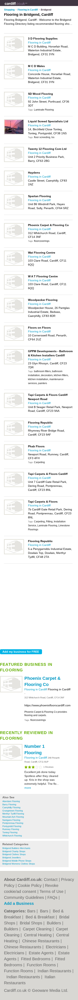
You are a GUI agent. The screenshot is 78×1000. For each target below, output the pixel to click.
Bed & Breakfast (41, 917)
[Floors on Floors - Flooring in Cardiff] (14, 340)
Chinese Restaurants (41, 941)
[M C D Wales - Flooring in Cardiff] (14, 78)
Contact (51, 879)
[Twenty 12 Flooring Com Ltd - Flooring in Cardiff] (14, 161)
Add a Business (19, 903)
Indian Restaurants (55, 971)
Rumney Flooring (10, 829)
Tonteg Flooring (9, 832)
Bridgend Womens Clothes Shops (18, 864)
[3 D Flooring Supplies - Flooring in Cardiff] (14, 50)
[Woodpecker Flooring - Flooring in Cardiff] (14, 312)
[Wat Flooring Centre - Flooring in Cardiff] (14, 265)
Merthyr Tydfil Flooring (13, 813)
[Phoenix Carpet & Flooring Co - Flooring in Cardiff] (11, 691)
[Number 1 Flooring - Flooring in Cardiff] (11, 759)
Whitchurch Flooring (12, 835)
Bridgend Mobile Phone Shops (16, 861)
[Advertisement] (39, 605)
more (27, 787)
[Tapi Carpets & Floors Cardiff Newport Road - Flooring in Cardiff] (14, 407)
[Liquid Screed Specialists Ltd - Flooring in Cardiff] (14, 133)
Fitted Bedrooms (36, 959)
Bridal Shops (31, 923)
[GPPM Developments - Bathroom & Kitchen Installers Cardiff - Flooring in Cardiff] (14, 363)
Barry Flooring (9, 804)
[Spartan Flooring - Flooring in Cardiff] (14, 208)
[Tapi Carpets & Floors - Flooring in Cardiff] (14, 514)
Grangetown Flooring (12, 810)
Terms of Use (51, 891)
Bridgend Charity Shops (13, 851)
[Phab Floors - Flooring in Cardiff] (14, 458)
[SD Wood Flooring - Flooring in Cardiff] (14, 106)
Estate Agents (42, 953)
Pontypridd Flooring (11, 826)
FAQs (52, 897)
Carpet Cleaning (38, 929)
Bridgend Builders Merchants (16, 848)
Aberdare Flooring (11, 801)
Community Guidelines (24, 897)
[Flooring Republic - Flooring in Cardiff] (14, 435)
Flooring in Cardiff (36, 689)
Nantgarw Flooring (11, 820)
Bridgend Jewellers (11, 857)
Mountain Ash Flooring (13, 817)
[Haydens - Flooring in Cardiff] (14, 185)
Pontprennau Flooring (12, 823)
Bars (32, 911)
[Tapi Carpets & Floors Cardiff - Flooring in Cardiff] (14, 486)
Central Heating (38, 935)
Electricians (56, 947)
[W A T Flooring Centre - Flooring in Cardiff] (14, 288)
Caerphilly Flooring (11, 807)
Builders (54, 923)
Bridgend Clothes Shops (14, 854)
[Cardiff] (27, 6)
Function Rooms (42, 965)
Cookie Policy (30, 885)
